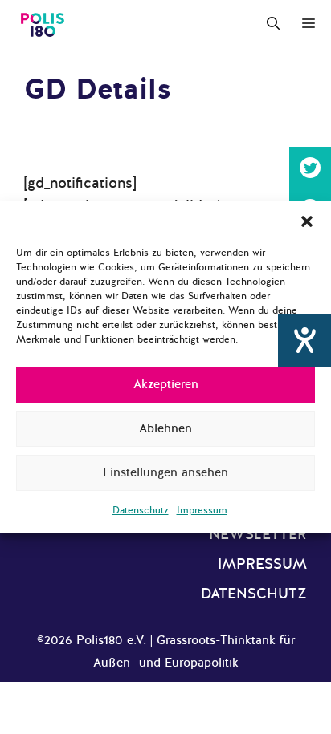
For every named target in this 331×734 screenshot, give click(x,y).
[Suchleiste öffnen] (273, 24)
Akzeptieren (165, 384)
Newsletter (258, 534)
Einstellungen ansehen (165, 472)
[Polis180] (42, 24)
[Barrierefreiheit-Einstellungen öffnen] (304, 340)
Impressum (202, 510)
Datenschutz (140, 510)
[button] (307, 221)
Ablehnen (165, 428)
